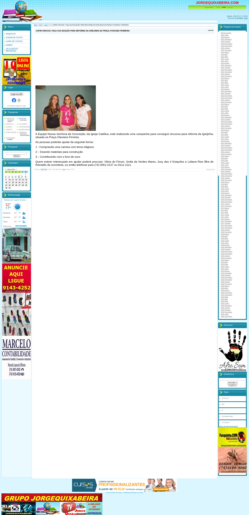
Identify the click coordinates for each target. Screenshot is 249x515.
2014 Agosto (225, 141)
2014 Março (225, 130)
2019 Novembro (226, 277)
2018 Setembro (226, 247)
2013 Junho (225, 111)
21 (23, 182)
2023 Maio (224, 301)
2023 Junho (225, 303)
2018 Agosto (225, 245)
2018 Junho (225, 241)
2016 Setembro (226, 195)
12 (16, 180)
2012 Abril (224, 80)
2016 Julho (225, 191)
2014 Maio (224, 134)
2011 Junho (225, 59)
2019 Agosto (225, 271)
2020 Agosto (225, 290)
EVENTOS (9, 124)
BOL (223, 404)
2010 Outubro (226, 41)
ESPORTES (10, 118)
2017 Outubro (226, 223)
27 (19, 185)
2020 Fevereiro (226, 284)
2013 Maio (224, 109)
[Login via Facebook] (14, 100)
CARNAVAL (23, 132)
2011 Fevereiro (226, 50)
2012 (40, 25)
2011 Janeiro (225, 48)
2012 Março (225, 78)
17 (10, 182)
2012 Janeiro (225, 74)
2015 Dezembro (226, 176)
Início (218, 7)
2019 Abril (224, 262)
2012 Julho (225, 87)
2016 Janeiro (225, 178)
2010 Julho (225, 35)
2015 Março (225, 156)
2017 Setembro (226, 221)
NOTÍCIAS (22, 118)
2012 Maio (224, 83)
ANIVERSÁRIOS (24, 129)
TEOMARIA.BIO (227, 416)
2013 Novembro (226, 122)
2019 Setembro (226, 273)
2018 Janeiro (225, 230)
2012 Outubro (226, 93)
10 (10, 180)
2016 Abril (224, 184)
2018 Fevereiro (226, 232)
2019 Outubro (226, 275)
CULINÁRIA (23, 124)
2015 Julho (225, 165)
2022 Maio (224, 297)
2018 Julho (225, 243)
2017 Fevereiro (226, 206)
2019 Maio (224, 264)
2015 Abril (224, 158)
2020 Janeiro (225, 282)
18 (13, 182)
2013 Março (225, 104)
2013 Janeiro (225, 100)
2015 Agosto (225, 167)
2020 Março (225, 286)
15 (26, 180)
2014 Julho (225, 139)
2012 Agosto (225, 89)
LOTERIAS (225, 422)
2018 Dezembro (226, 254)
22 (26, 182)
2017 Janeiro (225, 204)
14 (23, 180)
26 (16, 185)
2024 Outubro (226, 310)
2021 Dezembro (226, 295)
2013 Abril (224, 106)
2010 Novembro (226, 44)
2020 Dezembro (226, 293)
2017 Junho (225, 215)
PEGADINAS (10, 138)
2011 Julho (224, 61)
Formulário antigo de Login (16, 106)
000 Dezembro (226, 33)
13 (19, 180)
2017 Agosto (225, 219)
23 (6, 185)
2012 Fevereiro (226, 76)
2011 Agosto (225, 63)
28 (23, 185)
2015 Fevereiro (226, 154)
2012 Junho (225, 85)
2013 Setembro (226, 117)
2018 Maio (224, 238)
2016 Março (225, 182)
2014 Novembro (226, 147)
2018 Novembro (226, 251)
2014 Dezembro (226, 150)
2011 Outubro (225, 67)
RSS (246, 18)
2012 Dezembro (226, 98)
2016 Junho (225, 189)
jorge (63, 169)
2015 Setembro (226, 169)
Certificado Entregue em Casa (133, 492)
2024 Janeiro (225, 308)
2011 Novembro (226, 70)
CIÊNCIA (9, 129)
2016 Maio (224, 186)
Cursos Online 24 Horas (114, 492)
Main (35, 25)
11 (13, 180)
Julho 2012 (11, 169)
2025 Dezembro (226, 316)
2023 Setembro (226, 305)
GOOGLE (225, 398)
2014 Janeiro (225, 126)
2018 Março (225, 234)
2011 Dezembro (226, 72)
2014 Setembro (226, 143)
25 (13, 185)
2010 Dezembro (226, 46)
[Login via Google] (19, 100)
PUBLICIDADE (11, 132)
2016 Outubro (226, 197)
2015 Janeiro (225, 152)
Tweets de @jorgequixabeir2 (228, 426)
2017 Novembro (226, 225)
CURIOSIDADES (25, 127)
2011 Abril (224, 54)
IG (222, 410)
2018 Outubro (226, 249)
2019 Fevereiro (226, 258)
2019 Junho (225, 267)
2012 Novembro (226, 96)
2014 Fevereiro (226, 128)
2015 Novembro (226, 173)
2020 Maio (224, 288)
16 (6, 182)
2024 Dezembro (226, 312)
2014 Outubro (226, 145)
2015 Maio (224, 160)
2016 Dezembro (226, 202)
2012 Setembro (226, 91)
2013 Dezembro (226, 124)
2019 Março (225, 260)
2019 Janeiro (225, 256)
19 (16, 182)
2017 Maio (224, 212)
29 (26, 185)
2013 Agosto (225, 115)
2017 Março (225, 208)
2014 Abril (224, 132)
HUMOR (9, 127)
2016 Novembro (226, 199)
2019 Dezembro (226, 280)
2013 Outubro (226, 119)
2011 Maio (224, 57)
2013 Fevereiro (226, 102)
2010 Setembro (226, 39)
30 (6, 188)
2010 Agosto (225, 37)
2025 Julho (225, 314)
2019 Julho (225, 269)
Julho (46, 25)
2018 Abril (224, 236)
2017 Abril (224, 210)
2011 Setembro (226, 65)
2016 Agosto (225, 193)
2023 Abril (224, 299)
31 (10, 188)
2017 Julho (225, 217)
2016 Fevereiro (226, 180)
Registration (209, 7)
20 (19, 182)
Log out (230, 7)
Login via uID (16, 94)
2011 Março (225, 52)
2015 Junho (225, 163)
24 (10, 185)
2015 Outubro (226, 171)
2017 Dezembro (226, 228)
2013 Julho (225, 113)
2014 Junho (225, 137)
